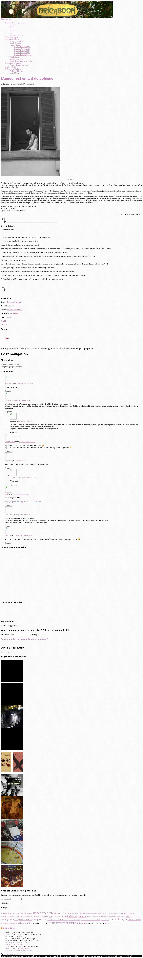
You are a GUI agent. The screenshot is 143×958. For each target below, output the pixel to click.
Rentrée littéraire (15, 45)
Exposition (4, 916)
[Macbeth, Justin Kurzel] (12, 818)
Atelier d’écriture (11, 67)
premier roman (25, 919)
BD (69, 913)
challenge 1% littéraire (79, 913)
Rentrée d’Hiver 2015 (22, 49)
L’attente (14, 313)
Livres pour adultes (12, 39)
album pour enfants (19, 913)
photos (16, 920)
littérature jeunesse (76, 916)
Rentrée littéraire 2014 (22, 51)
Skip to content (6, 19)
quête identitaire (51, 920)
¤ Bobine (83, 923)
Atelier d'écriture (38, 349)
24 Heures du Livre (10, 954)
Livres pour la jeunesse (13, 63)
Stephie (3, 321)
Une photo (25, 923)
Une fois (9, 317)
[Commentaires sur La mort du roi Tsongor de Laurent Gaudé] (12, 795)
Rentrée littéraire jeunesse (23, 55)
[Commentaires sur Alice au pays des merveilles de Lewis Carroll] (12, 886)
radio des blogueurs (62, 920)
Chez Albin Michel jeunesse (94, 913)
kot (50, 916)
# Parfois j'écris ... (25, 349)
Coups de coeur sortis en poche (21, 61)
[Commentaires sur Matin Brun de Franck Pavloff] (12, 773)
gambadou (9, 383)
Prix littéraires (15, 57)
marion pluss (112, 916)
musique (119, 916)
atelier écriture (61, 913)
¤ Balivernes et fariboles (65, 923)
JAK (6, 494)
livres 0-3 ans (91, 916)
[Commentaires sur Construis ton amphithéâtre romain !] (12, 864)
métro (123, 916)
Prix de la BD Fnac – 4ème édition (17, 942)
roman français (118, 919)
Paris (128, 916)
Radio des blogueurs (17, 71)
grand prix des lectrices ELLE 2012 (34, 916)
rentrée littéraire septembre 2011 (90, 920)
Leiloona (13, 477)
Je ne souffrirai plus (14, 302)
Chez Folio (104, 913)
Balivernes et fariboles (13, 69)
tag (1, 923)
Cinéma (12, 31)
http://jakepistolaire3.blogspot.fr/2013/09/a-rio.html (23, 502)
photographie (7, 919)
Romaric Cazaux (134, 920)
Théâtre (12, 27)
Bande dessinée (15, 43)
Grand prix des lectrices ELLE (16, 916)
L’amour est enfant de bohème (27, 78)
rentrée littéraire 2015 (74, 920)
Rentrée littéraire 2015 (22, 47)
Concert (12, 29)
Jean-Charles (10, 442)
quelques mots (39, 919)
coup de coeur (131, 913)
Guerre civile (17, 306)
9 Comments (29, 84)
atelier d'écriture (57, 349)
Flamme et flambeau (14, 310)
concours (123, 913)
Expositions (14, 25)
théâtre (4, 923)
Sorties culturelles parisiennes (15, 23)
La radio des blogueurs (59, 916)
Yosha (7, 400)
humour (46, 916)
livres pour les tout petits (101, 916)
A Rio (6, 325)
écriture (107, 923)
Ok (132, 956)
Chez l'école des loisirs (113, 913)
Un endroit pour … (16, 35)
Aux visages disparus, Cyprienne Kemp (19, 950)
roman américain (105, 920)
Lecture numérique (16, 59)
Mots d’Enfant (15, 73)
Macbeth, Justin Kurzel (13, 944)
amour (29, 913)
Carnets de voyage (11, 37)
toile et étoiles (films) (13, 923)
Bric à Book (9, 928)
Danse (12, 33)
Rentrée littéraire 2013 (22, 53)
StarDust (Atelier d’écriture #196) (17, 948)
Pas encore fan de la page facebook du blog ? (24, 639)
